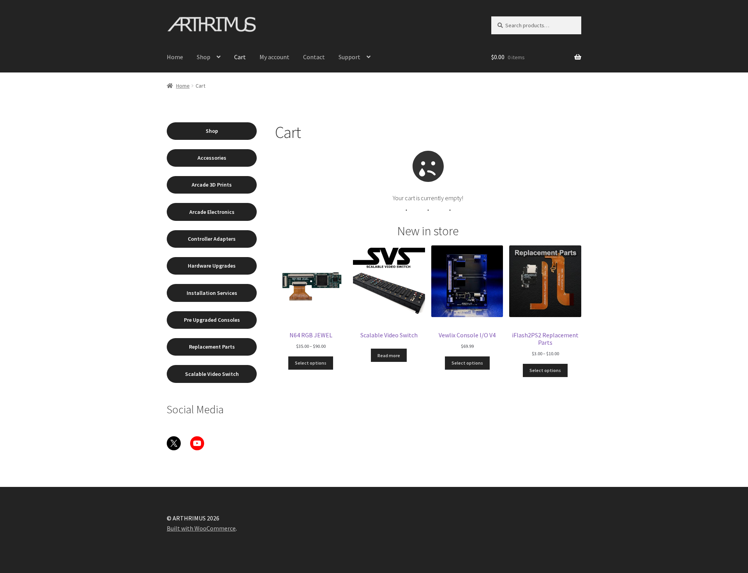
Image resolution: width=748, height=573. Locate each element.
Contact (314, 57)
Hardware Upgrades (212, 265)
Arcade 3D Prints (212, 184)
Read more (389, 355)
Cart (240, 57)
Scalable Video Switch (212, 373)
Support (349, 57)
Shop (203, 57)
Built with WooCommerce (201, 528)
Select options (310, 363)
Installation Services (212, 292)
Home (175, 57)
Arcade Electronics (212, 211)
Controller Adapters (212, 238)
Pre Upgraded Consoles (212, 319)
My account (274, 57)
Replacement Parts (212, 346)
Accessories (212, 157)
